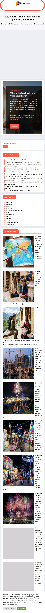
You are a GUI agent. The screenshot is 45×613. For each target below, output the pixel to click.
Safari (8, 220)
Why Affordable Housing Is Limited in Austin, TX (21, 168)
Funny (8, 206)
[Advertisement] (22, 53)
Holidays (9, 208)
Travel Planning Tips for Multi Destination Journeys (22, 160)
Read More (14, 126)
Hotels (8, 212)
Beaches (9, 202)
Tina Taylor (15, 99)
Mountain (9, 216)
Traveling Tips (10, 224)
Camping (9, 204)
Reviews (8, 218)
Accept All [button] (21, 608)
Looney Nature (10, 214)
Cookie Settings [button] (9, 608)
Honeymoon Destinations (14, 210)
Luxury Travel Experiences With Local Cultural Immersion (24, 162)
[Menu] (22, 6)
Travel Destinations (15, 90)
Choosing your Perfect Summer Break (18, 190)
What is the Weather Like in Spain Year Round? (22, 94)
